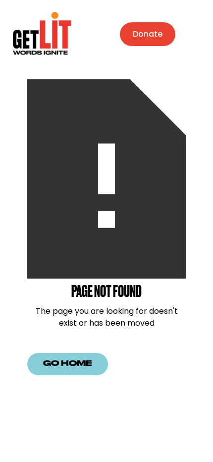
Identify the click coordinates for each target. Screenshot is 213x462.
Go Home (67, 363)
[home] (39, 34)
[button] (195, 34)
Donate (147, 34)
